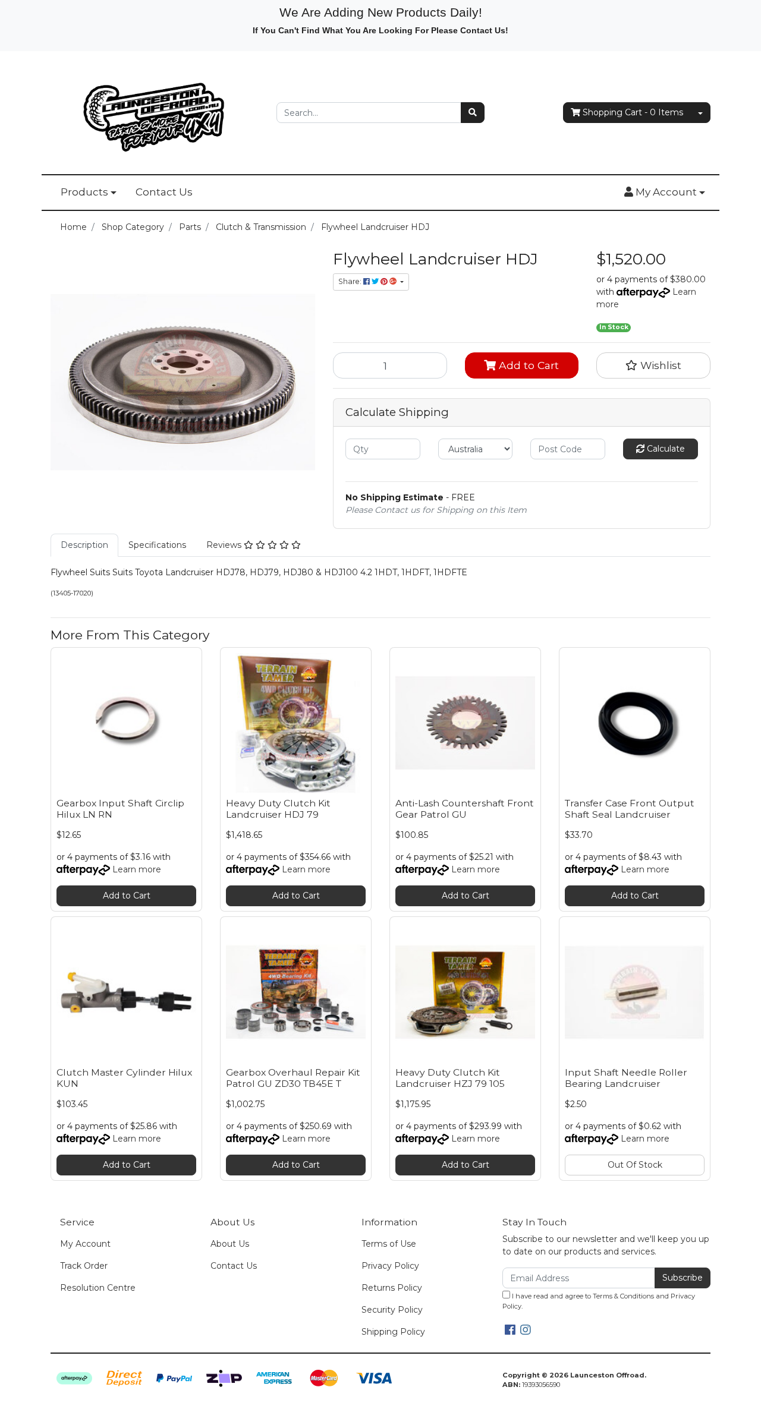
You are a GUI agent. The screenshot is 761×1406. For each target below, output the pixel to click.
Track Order (84, 1265)
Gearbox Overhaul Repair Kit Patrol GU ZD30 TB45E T (293, 1078)
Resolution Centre (98, 1287)
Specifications (157, 545)
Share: (350, 281)
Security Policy (392, 1309)
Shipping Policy (393, 1331)
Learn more (136, 869)
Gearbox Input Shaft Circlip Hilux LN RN (120, 808)
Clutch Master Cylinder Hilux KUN (124, 1078)
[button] (665, 192)
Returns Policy (391, 1287)
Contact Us (164, 192)
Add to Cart (527, 365)
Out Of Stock (635, 1164)
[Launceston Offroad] (155, 111)
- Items (633, 112)
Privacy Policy (390, 1265)
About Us (229, 1243)
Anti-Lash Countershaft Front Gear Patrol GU (464, 808)
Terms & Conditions (623, 1296)
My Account (85, 1243)
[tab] (84, 545)
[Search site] (473, 112)
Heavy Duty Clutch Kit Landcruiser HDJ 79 (278, 808)
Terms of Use (388, 1243)
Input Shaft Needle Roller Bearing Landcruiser (626, 1078)
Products (84, 192)
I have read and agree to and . (598, 1301)
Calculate (664, 448)
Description (84, 545)
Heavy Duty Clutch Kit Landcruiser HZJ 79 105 (450, 1078)
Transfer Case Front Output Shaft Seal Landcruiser (629, 808)
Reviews (225, 545)
